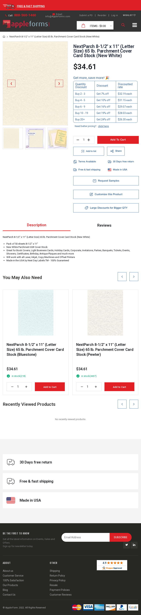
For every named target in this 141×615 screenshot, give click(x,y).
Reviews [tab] (104, 225)
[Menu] (134, 25)
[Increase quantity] (26, 386)
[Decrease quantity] (12, 386)
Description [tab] (36, 225)
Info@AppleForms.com (57, 16)
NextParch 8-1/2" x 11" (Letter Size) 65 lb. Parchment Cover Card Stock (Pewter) (104, 349)
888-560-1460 (25, 15)
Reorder (102, 15)
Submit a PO (86, 15)
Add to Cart (49, 387)
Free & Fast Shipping (31, 6)
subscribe (120, 537)
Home (4, 36)
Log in (114, 15)
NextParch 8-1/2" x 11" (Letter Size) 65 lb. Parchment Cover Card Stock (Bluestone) (35, 349)
